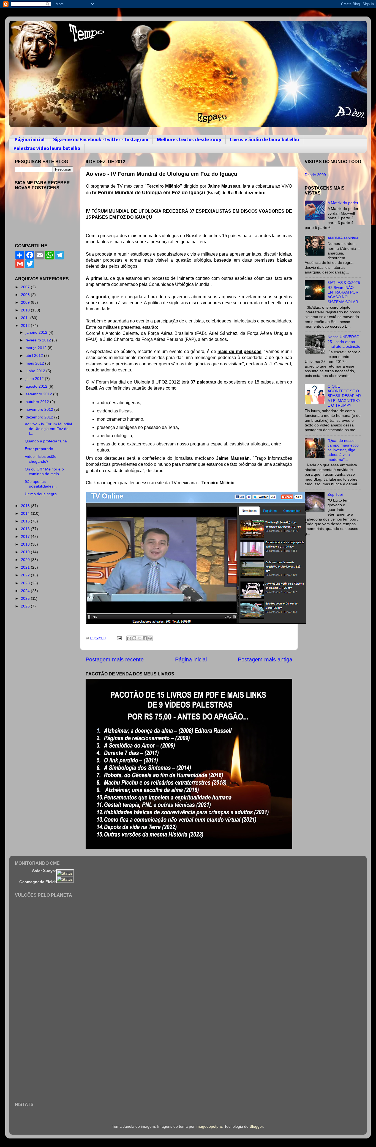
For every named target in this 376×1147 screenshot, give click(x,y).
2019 (26, 552)
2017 (26, 536)
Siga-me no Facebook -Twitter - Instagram (100, 140)
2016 (26, 529)
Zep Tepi (335, 494)
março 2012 (37, 348)
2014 (26, 513)
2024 (26, 590)
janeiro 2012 (37, 332)
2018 (26, 544)
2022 (26, 575)
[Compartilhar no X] (139, 638)
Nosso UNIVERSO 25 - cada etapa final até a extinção (344, 342)
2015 (26, 521)
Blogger (256, 1126)
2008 (26, 294)
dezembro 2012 (40, 417)
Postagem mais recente (115, 659)
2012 (26, 325)
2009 (26, 302)
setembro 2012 (39, 394)
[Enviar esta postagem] (119, 638)
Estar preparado (39, 449)
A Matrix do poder (343, 203)
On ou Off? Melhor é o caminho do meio (44, 471)
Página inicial (30, 140)
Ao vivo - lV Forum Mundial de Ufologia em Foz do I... (48, 429)
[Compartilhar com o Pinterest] (150, 638)
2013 (26, 505)
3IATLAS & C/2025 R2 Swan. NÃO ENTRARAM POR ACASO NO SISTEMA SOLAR (344, 292)
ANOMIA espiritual (343, 238)
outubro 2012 (38, 401)
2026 (26, 606)
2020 (26, 559)
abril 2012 (35, 355)
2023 (26, 583)
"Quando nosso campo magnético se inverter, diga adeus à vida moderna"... (343, 450)
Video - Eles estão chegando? (40, 458)
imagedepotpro (209, 1126)
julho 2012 (35, 378)
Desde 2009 (315, 175)
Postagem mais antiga (265, 659)
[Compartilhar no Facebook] (145, 638)
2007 (26, 287)
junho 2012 (36, 371)
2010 (26, 310)
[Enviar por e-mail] (129, 638)
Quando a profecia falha (46, 441)
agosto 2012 (37, 386)
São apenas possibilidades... (41, 483)
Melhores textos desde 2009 (189, 140)
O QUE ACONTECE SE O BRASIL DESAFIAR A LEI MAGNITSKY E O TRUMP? (344, 395)
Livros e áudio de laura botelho (264, 140)
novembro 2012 (40, 409)
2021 (26, 567)
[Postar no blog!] (134, 638)
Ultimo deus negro (41, 494)
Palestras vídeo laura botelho (46, 148)
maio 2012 (35, 363)
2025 (26, 598)
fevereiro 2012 (39, 340)
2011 (25, 318)
